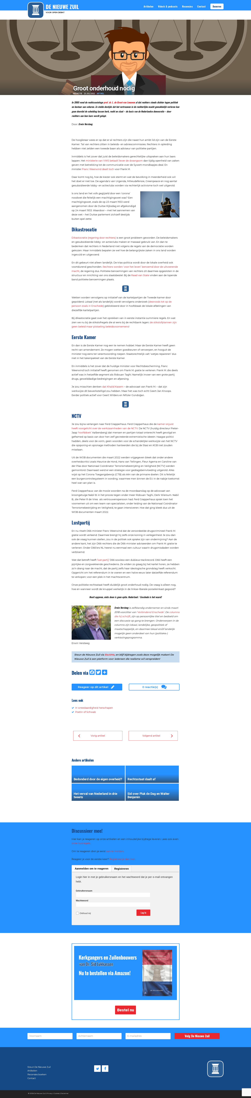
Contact (201, 6)
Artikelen (148, 6)
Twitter (97, 1068)
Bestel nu (125, 1010)
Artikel (100, 94)
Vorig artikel (98, 735)
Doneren (217, 6)
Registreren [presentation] (121, 868)
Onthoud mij (85, 913)
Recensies (187, 6)
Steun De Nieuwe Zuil (39, 1067)
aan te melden (115, 851)
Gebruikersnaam (84, 891)
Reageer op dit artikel (93, 687)
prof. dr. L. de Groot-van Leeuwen (119, 102)
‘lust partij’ (103, 560)
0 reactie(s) (150, 687)
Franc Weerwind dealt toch (98, 169)
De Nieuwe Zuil (39, 1093)
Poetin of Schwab (85, 712)
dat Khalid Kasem (112, 386)
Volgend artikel (151, 735)
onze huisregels (81, 843)
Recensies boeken (36, 1074)
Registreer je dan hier (122, 859)
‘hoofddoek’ (85, 432)
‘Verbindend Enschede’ (150, 612)
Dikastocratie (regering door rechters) (94, 237)
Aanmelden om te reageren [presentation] (91, 868)
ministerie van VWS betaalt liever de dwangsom (114, 160)
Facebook (105, 1068)
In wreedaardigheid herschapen (94, 707)
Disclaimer (65, 1093)
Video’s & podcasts (168, 6)
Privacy (49, 1093)
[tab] (91, 869)
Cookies (56, 1093)
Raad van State (140, 275)
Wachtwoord (82, 900)
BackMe (109, 654)
